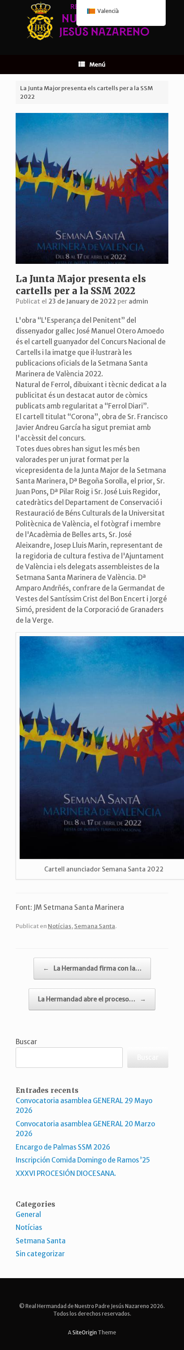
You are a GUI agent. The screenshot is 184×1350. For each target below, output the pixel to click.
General (28, 1214)
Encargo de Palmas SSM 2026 (63, 1147)
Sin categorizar (40, 1254)
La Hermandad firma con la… (92, 968)
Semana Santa (94, 926)
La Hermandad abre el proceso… (92, 999)
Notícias (59, 926)
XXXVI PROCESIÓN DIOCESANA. (66, 1173)
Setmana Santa (41, 1241)
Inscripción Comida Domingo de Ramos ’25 (83, 1160)
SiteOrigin (84, 1332)
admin (138, 301)
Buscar (26, 1042)
